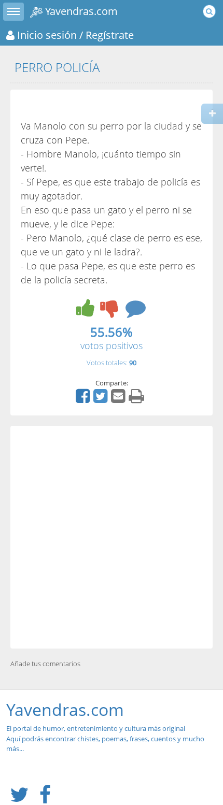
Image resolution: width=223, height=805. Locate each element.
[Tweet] (101, 399)
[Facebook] (84, 399)
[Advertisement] (111, 537)
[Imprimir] (138, 399)
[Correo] (119, 399)
